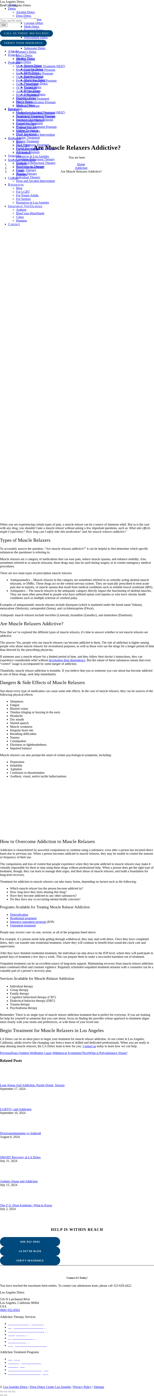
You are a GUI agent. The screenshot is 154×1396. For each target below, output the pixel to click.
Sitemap (99, 1387)
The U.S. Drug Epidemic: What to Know (26, 1205)
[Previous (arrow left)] (1, 1395)
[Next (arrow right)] (5, 1395)
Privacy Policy (82, 1387)
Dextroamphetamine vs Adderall (20, 1133)
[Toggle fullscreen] (9, 1391)
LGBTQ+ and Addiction (15, 1109)
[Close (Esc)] (1, 1391)
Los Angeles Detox (15, 1387)
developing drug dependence (67, 660)
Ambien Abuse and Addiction (19, 1181)
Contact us (89, 1046)
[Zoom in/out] (13, 1391)
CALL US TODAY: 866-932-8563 (26, 33)
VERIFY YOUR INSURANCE (23, 42)
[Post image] (77, 1081)
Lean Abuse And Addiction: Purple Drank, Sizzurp (32, 1085)
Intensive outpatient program (28, 922)
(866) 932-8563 (10, 1310)
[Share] (5, 1391)
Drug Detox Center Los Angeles (50, 1387)
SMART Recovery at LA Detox (20, 1157)
